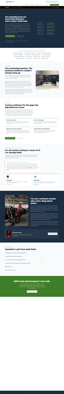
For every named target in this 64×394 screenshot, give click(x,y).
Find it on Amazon (52, 233)
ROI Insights (25, 167)
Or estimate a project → (20, 138)
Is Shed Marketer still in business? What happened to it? (16, 252)
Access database (47, 130)
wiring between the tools (22, 131)
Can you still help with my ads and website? (13, 256)
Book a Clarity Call (10, 138)
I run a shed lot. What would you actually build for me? (15, 259)
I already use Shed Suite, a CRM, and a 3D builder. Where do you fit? (18, 263)
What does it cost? (8, 266)
